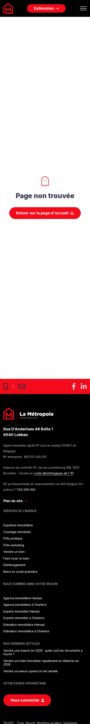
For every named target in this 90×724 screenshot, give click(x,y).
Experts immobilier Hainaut (21, 611)
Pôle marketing (13, 545)
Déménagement (14, 565)
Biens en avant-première (20, 571)
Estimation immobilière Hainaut (24, 624)
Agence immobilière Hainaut (22, 598)
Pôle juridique (12, 538)
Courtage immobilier (17, 532)
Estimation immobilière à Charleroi (26, 631)
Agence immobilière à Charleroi (25, 604)
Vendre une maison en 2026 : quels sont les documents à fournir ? (42, 652)
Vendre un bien (14, 551)
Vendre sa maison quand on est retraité (30, 671)
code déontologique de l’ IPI (54, 473)
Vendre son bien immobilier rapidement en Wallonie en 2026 (41, 662)
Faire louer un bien (16, 558)
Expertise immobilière (18, 525)
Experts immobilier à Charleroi (23, 618)
